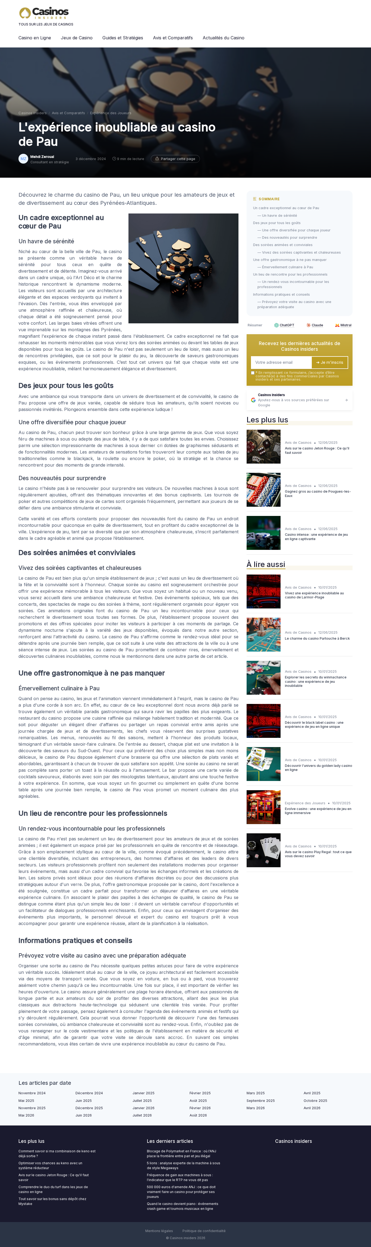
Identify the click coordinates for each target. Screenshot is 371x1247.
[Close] (284, 608)
